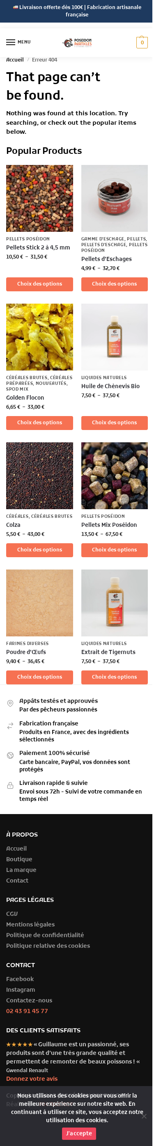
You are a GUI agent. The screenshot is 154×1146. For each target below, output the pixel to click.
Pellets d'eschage (103, 245)
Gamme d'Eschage (103, 239)
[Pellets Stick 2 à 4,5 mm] (39, 198)
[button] (141, 42)
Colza (13, 525)
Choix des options (39, 284)
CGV (12, 914)
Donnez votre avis (31, 1079)
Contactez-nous (29, 1001)
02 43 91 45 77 (27, 1012)
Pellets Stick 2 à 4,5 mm (38, 248)
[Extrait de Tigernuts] (114, 603)
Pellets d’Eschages (106, 259)
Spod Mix (17, 389)
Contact (17, 881)
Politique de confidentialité (45, 936)
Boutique (19, 860)
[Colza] (39, 475)
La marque (21, 870)
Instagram (20, 990)
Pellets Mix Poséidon (109, 525)
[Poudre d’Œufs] (39, 603)
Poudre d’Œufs (26, 652)
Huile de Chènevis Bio (110, 386)
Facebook (20, 980)
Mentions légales (30, 925)
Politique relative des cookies (48, 946)
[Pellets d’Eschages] (114, 198)
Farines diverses (27, 644)
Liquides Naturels (104, 378)
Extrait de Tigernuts (108, 652)
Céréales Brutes (27, 378)
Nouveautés (51, 384)
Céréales (17, 516)
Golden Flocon (25, 398)
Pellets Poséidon (28, 239)
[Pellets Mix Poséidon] (114, 475)
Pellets (136, 239)
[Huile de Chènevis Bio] (114, 337)
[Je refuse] (144, 1116)
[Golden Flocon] (39, 337)
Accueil (15, 60)
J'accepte (79, 1133)
